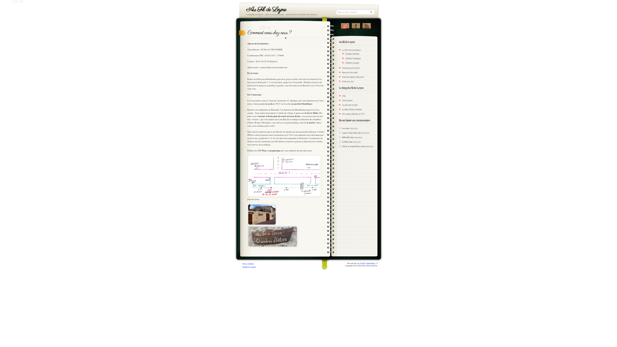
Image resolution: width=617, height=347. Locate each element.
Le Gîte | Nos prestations (351, 50)
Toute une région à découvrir (353, 77)
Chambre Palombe (352, 53)
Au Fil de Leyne (266, 9)
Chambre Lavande (352, 62)
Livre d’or (354, 128)
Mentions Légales (249, 267)
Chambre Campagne (353, 58)
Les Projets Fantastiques (366, 263)
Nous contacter (248, 263)
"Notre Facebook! (355, 25)
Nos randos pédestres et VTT (353, 113)
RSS (366, 25)
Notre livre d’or (348, 81)
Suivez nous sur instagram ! (345, 25)
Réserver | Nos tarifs (350, 72)
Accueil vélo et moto (350, 104)
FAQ (344, 95)
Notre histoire (347, 100)
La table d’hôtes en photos (352, 109)
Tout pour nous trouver (351, 68)
